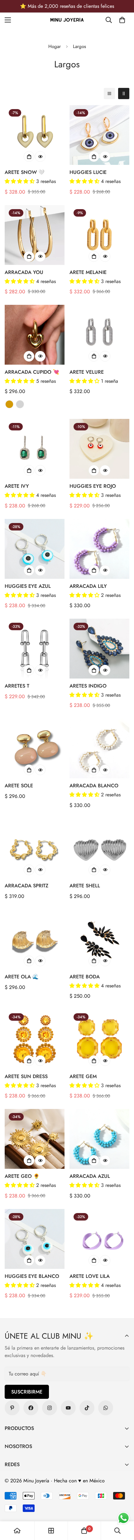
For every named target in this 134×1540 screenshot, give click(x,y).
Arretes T (17, 685)
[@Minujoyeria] (49, 1407)
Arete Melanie (88, 272)
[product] (17, 1530)
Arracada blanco (93, 785)
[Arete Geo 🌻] (35, 1139)
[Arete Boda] (99, 939)
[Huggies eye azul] (35, 549)
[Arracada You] (35, 235)
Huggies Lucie (88, 172)
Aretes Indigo (88, 685)
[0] (122, 20)
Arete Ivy (17, 486)
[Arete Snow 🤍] (35, 135)
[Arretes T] (35, 649)
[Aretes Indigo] (99, 649)
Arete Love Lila (89, 1276)
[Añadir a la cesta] (29, 156)
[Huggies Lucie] (99, 135)
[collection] (51, 1531)
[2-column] (123, 93)
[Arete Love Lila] (99, 1239)
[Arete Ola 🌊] (35, 939)
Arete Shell (84, 885)
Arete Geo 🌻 (22, 1176)
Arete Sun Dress (26, 1076)
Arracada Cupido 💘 (32, 372)
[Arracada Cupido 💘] (35, 335)
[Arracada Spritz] (35, 848)
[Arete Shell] (99, 848)
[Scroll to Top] (123, 1507)
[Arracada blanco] (99, 748)
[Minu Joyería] (12, 1407)
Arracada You (24, 272)
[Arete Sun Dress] (35, 1039)
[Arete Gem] (99, 1039)
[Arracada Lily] (99, 549)
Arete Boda (84, 976)
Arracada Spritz (26, 885)
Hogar (54, 46)
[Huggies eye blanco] (35, 1239)
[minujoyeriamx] (86, 1407)
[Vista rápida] (40, 156)
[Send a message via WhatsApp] (123, 1518)
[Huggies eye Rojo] (99, 449)
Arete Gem (83, 1076)
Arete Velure (86, 372)
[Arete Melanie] (99, 235)
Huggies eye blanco (32, 1276)
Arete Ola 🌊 (22, 976)
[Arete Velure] (99, 335)
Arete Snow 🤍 (25, 172)
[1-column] (109, 93)
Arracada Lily (88, 586)
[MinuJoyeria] (105, 1407)
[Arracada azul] (99, 1139)
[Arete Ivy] (35, 449)
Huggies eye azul (28, 586)
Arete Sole (19, 785)
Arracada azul (89, 1176)
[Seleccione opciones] (29, 356)
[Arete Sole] (35, 748)
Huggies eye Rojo (92, 486)
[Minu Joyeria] (67, 20)
